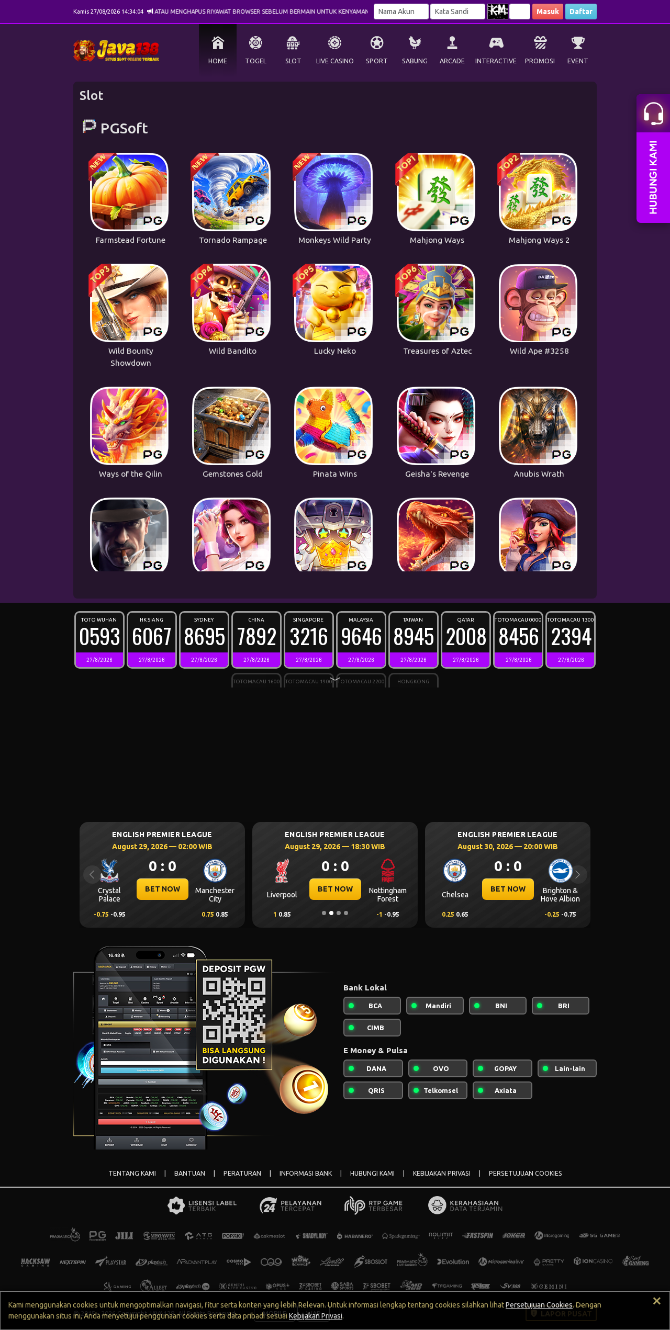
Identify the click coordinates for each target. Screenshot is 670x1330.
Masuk (548, 11)
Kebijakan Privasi (315, 1316)
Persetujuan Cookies (539, 1305)
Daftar (581, 11)
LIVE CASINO (335, 61)
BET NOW (162, 889)
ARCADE (452, 61)
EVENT (577, 61)
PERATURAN (242, 1173)
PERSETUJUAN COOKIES (525, 1173)
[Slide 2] (331, 913)
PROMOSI (540, 61)
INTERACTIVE (496, 61)
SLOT (293, 61)
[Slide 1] (324, 913)
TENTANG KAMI (132, 1173)
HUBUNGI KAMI (372, 1173)
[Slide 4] (346, 913)
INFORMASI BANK (306, 1173)
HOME (217, 61)
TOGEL (255, 61)
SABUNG (415, 61)
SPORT (377, 61)
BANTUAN (189, 1173)
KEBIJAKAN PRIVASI (442, 1173)
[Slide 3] (339, 913)
